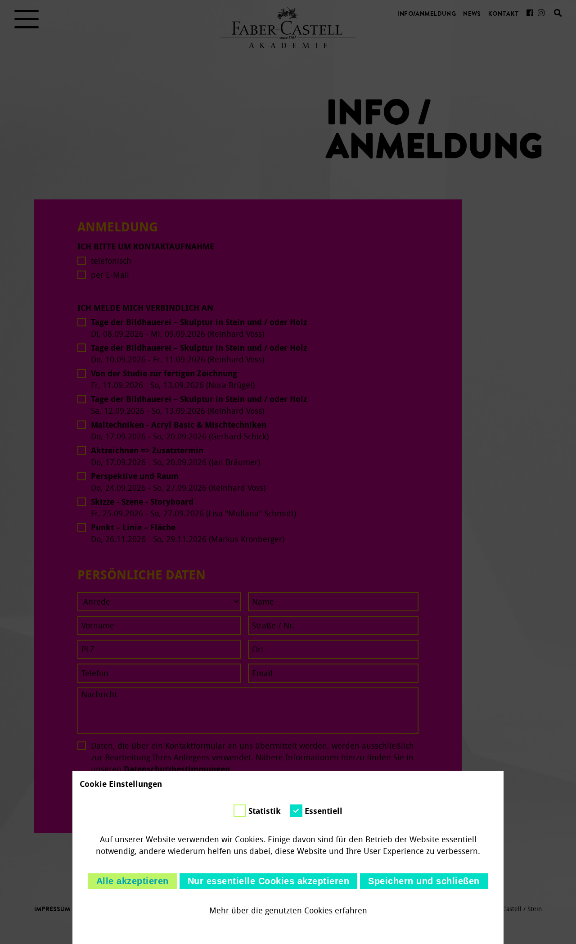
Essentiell (323, 811)
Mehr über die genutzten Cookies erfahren (288, 911)
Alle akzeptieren (132, 881)
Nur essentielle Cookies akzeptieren (269, 881)
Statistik (264, 811)
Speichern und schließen (424, 881)
